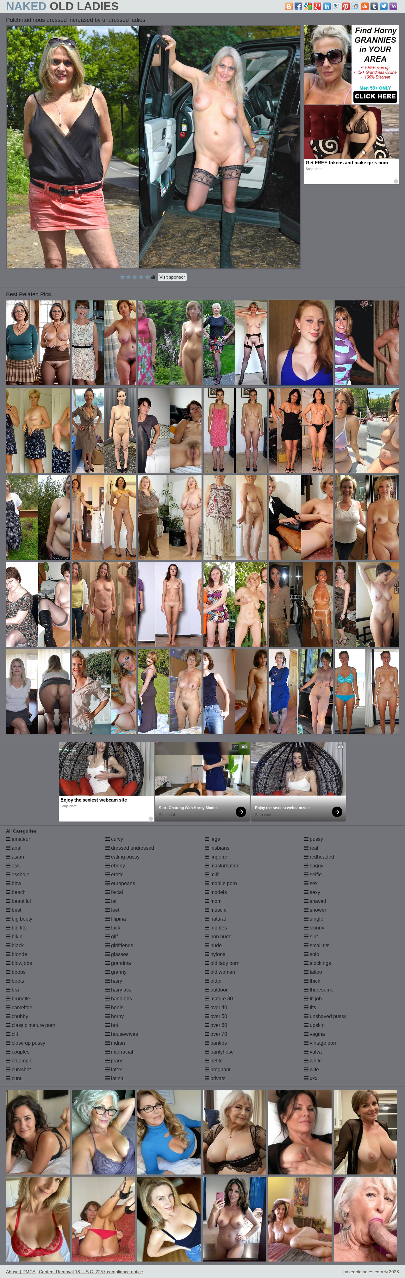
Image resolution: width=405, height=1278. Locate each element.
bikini (17, 936)
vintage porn (323, 1043)
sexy (314, 892)
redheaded (321, 856)
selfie (315, 874)
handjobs (121, 998)
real (313, 848)
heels (116, 1007)
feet (114, 910)
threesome (320, 989)
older (215, 981)
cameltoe (21, 1007)
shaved (317, 901)
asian (17, 856)
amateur (20, 839)
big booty (21, 919)
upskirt (316, 1025)
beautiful (20, 901)
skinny (316, 927)
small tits (318, 945)
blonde (18, 954)
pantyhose (221, 1052)
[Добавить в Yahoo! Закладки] (393, 6)
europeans (122, 883)
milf (213, 874)
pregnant (219, 1069)
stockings (319, 963)
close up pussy (27, 1043)
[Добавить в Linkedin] (327, 6)
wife (313, 1069)
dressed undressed (132, 848)
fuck (115, 927)
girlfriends (121, 945)
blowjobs (21, 963)
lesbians (219, 848)
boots (17, 981)
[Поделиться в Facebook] (298, 6)
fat (113, 901)
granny (118, 972)
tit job (315, 998)
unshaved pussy (327, 1016)
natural (217, 919)
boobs (18, 972)
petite (216, 1060)
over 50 (218, 1016)
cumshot (20, 1069)
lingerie (218, 856)
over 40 (218, 1007)
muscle (218, 910)
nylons (217, 954)
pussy (315, 839)
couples (19, 1052)
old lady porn (224, 963)
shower (317, 910)
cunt (15, 1078)
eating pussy (125, 856)
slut (313, 936)
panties (218, 1043)
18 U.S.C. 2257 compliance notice (109, 1271)
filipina (118, 919)
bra (14, 989)
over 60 (218, 1025)
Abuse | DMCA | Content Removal (40, 1271)
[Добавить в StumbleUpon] (365, 6)
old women (222, 972)
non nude (220, 936)
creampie (21, 1060)
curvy (116, 839)
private (217, 1078)
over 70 (218, 1034)
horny (117, 1016)
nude (215, 945)
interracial (121, 1052)
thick (314, 981)
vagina (316, 1034)
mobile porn (223, 883)
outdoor (218, 989)
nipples (218, 927)
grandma (120, 963)
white (315, 1060)
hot (114, 1025)
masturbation (224, 865)
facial (116, 892)
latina (116, 1078)
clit (14, 1034)
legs (214, 839)
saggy (315, 865)
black (17, 945)
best (15, 910)
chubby (19, 1016)
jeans (116, 1060)
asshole (19, 874)
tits (312, 1007)
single (315, 919)
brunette (20, 998)
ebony (117, 865)
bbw (15, 883)
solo (313, 954)
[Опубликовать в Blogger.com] (289, 6)
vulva (315, 1052)
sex (313, 883)
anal (16, 848)
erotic (116, 874)
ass (15, 865)
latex (116, 1069)
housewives (124, 1034)
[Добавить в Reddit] (355, 6)
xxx (312, 1078)
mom (215, 901)
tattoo (315, 972)
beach (18, 892)
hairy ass (120, 989)
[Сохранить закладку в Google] (308, 6)
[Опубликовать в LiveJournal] (336, 6)
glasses (119, 954)
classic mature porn (32, 1025)
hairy (116, 981)
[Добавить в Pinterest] (346, 6)
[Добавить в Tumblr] (374, 6)
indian (117, 1043)
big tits (18, 927)
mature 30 (221, 998)
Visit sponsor (172, 277)
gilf (114, 936)
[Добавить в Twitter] (384, 6)
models (218, 892)
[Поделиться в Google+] (317, 6)
